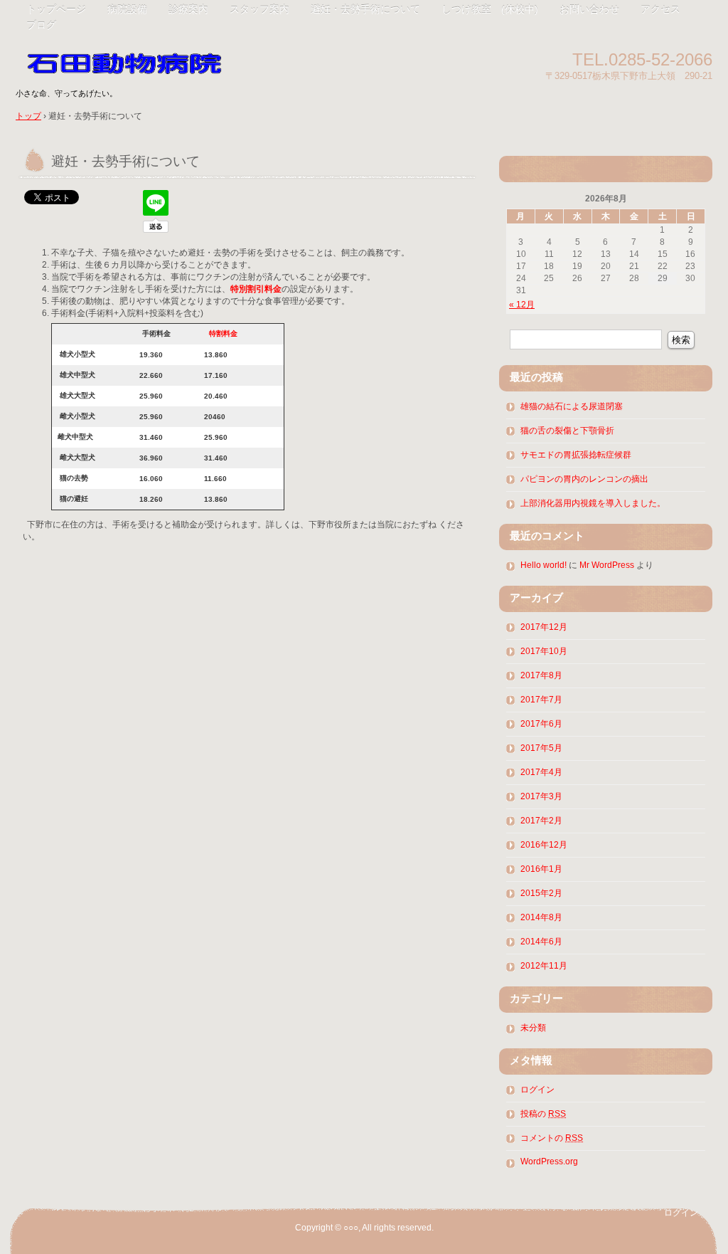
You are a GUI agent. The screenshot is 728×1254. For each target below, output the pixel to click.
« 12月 (522, 305)
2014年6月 (541, 942)
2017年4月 (541, 772)
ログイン (537, 1090)
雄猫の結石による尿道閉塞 (571, 406)
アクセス (660, 9)
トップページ (56, 9)
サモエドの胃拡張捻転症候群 (575, 455)
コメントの (551, 1138)
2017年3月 (541, 796)
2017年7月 (541, 700)
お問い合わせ (589, 9)
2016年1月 (541, 869)
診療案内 (188, 9)
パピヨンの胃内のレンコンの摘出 (584, 479)
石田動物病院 (179, 58)
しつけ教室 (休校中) (489, 9)
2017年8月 (541, 675)
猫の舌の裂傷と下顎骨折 (567, 431)
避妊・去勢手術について (365, 9)
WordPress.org (549, 1161)
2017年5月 (541, 748)
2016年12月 (543, 845)
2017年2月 (541, 821)
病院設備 (127, 9)
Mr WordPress (606, 565)
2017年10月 (543, 651)
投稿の (543, 1114)
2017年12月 (543, 627)
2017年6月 (541, 724)
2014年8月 (541, 917)
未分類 (533, 1028)
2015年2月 (541, 893)
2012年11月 (543, 966)
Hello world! (543, 565)
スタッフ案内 (259, 9)
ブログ (41, 25)
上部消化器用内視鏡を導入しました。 (592, 503)
